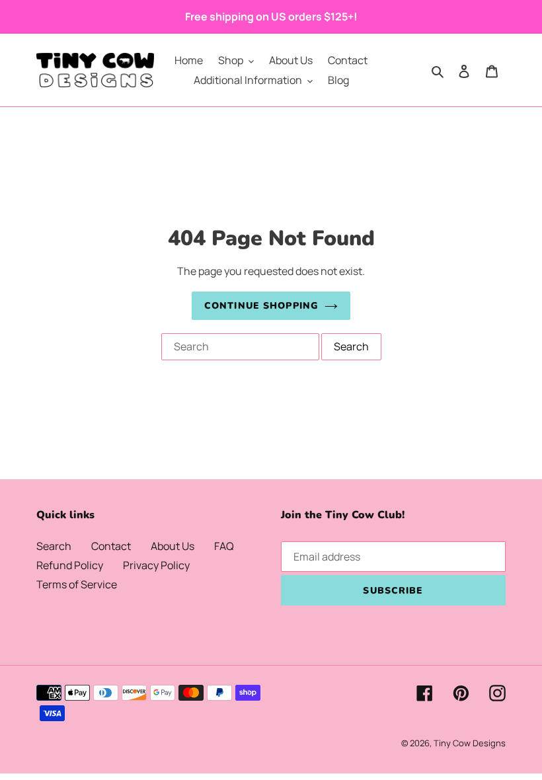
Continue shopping (261, 305)
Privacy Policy (156, 565)
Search (53, 546)
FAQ (224, 546)
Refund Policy (69, 565)
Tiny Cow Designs (470, 743)
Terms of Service (76, 584)
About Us (172, 546)
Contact (111, 546)
